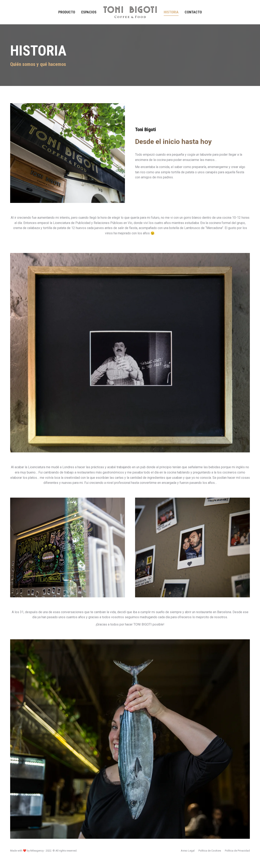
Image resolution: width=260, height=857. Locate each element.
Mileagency (37, 850)
